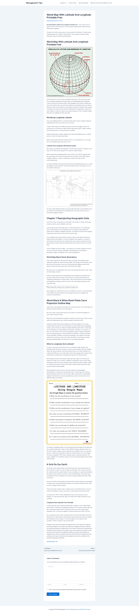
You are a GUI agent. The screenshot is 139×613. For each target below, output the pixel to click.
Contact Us (63, 3)
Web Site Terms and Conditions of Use (101, 3)
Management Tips (34, 3)
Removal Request (83, 3)
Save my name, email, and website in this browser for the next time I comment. (67, 589)
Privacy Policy (72, 3)
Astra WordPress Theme (83, 609)
